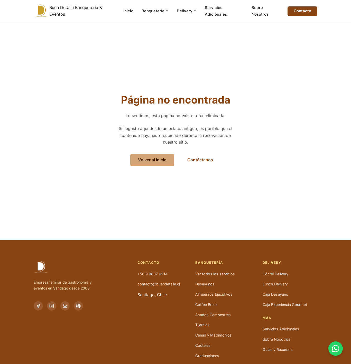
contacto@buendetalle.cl (158, 284)
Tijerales (202, 325)
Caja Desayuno (275, 294)
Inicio (128, 10)
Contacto (302, 10)
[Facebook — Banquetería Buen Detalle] (38, 306)
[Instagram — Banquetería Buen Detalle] (51, 306)
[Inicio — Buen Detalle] (79, 267)
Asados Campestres (213, 315)
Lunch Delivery (275, 284)
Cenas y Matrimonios (213, 335)
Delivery (184, 10)
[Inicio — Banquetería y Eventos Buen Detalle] (41, 10)
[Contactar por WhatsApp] (335, 348)
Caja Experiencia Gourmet (285, 304)
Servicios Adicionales (216, 11)
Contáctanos (200, 159)
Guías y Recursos (278, 349)
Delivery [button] (272, 263)
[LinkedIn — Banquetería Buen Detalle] (65, 306)
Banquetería (153, 10)
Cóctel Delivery (275, 274)
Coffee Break (206, 304)
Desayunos (205, 284)
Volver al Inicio (152, 159)
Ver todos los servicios (215, 274)
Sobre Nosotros (260, 11)
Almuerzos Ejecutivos (214, 294)
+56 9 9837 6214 (152, 274)
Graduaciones (207, 355)
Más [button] (267, 318)
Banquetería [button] (209, 263)
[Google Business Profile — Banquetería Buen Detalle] (78, 306)
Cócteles (202, 345)
